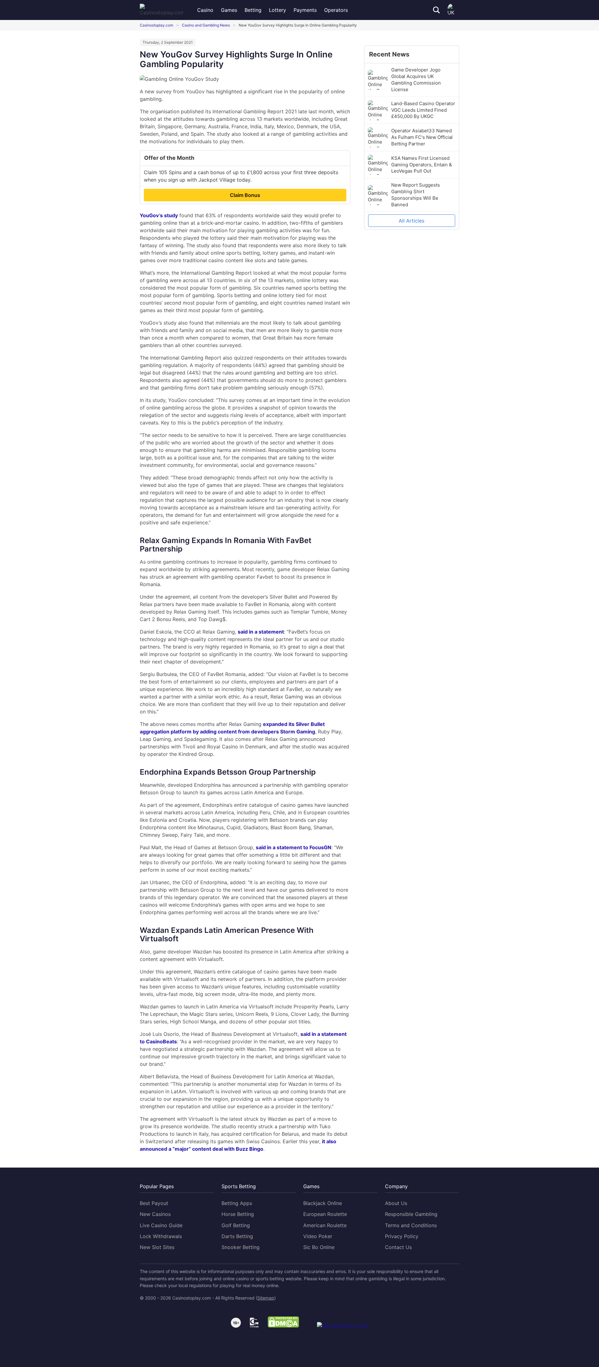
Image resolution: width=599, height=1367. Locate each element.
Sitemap (265, 1298)
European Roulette (325, 1214)
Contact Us (398, 1247)
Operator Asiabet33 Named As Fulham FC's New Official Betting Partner (422, 137)
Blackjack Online (322, 1203)
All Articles (411, 221)
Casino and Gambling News (206, 25)
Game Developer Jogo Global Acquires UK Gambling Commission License (416, 79)
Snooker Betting (241, 1247)
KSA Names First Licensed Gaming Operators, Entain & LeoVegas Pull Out (421, 164)
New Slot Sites (157, 1247)
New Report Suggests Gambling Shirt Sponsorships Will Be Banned (415, 194)
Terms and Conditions (411, 1225)
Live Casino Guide (161, 1225)
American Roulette (325, 1225)
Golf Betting (236, 1225)
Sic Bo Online (318, 1247)
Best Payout (154, 1203)
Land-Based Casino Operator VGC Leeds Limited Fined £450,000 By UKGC (423, 110)
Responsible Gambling (411, 1214)
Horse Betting (238, 1214)
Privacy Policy (401, 1236)
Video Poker (317, 1236)
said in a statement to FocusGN (293, 847)
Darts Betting (237, 1236)
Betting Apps (237, 1203)
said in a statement (261, 632)
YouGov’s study (159, 215)
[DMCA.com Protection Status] (283, 1323)
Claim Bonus (245, 195)
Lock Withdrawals (161, 1236)
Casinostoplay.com (156, 25)
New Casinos (155, 1214)
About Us (396, 1203)
